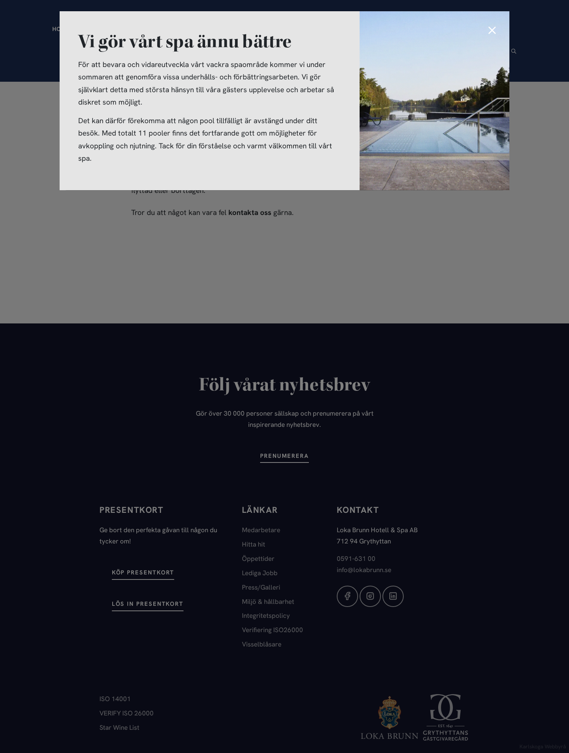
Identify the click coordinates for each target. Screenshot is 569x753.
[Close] (492, 31)
